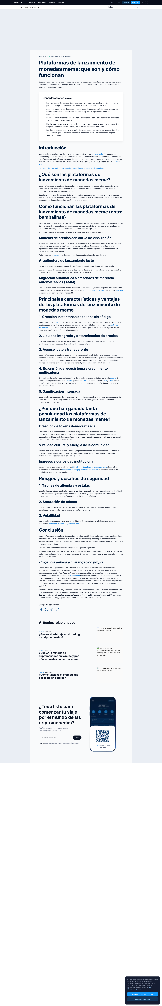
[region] (142, 990)
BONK (116, 162)
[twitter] (46, 609)
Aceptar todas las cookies (142, 994)
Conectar (126, 2)
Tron (84, 381)
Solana (69, 381)
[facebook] (41, 609)
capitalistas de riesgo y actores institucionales (80, 470)
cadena (113, 378)
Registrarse (135, 2)
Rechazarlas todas (142, 999)
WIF (40, 164)
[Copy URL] (57, 609)
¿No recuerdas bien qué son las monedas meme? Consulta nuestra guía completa (71, 168)
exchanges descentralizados (94, 290)
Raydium (119, 290)
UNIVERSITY (25, 7)
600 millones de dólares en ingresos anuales (89, 467)
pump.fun (58, 255)
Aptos (111, 381)
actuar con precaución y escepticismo (64, 524)
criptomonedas (98, 154)
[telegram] (51, 609)
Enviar (77, 737)
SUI (105, 381)
